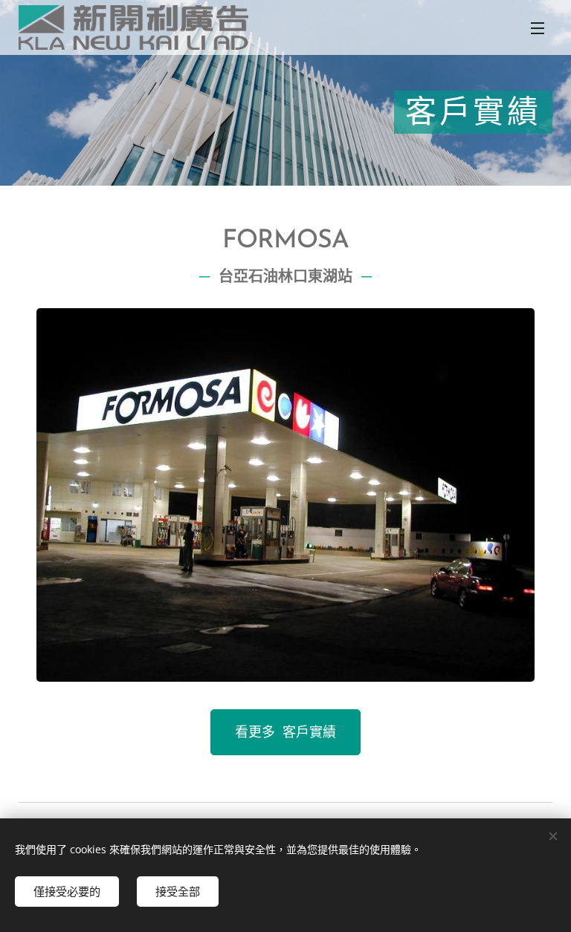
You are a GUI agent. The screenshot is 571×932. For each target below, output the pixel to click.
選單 (537, 27)
